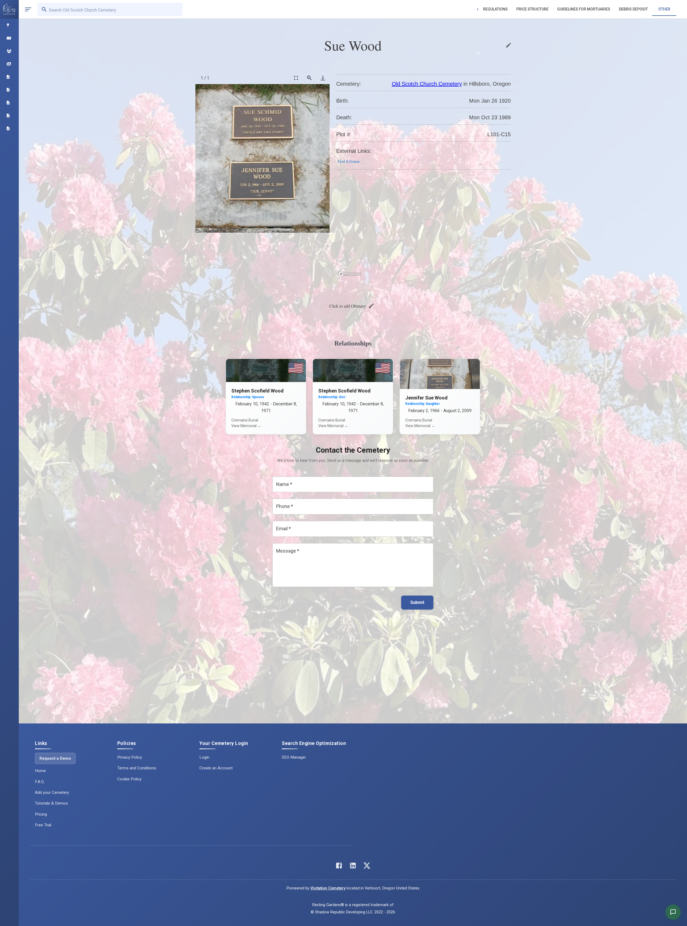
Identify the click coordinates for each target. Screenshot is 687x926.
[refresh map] (341, 185)
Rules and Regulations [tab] (485, 9)
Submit (417, 602)
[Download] (323, 77)
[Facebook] (339, 867)
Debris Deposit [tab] (633, 9)
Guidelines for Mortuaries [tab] (583, 9)
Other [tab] (664, 9)
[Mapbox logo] (349, 274)
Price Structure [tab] (532, 9)
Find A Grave (349, 161)
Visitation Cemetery (327, 888)
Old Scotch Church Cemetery (427, 84)
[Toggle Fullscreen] (296, 77)
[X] (367, 867)
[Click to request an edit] (508, 45)
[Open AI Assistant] (673, 912)
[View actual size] (309, 77)
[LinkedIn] (353, 867)
